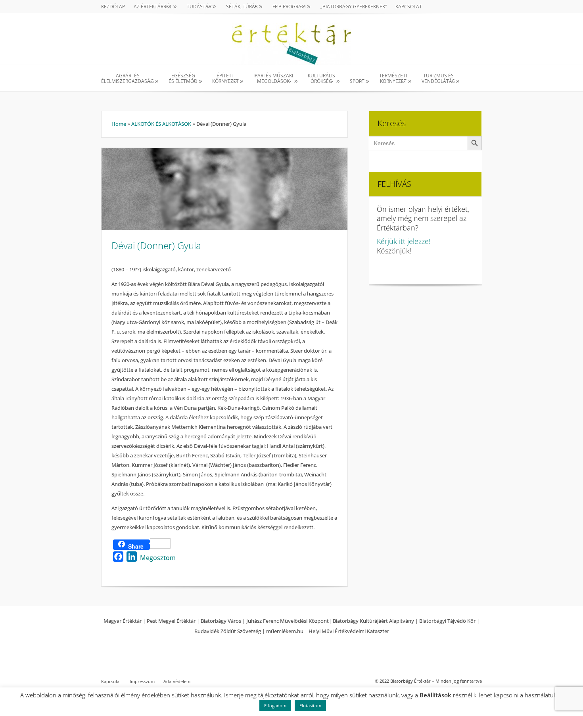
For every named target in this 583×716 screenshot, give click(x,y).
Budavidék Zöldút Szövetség (228, 631)
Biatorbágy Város (221, 620)
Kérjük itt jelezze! (403, 241)
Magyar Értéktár (123, 620)
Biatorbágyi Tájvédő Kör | (449, 620)
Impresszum (142, 681)
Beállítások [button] (435, 695)
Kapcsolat (408, 7)
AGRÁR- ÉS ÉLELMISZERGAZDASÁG (127, 78)
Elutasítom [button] (310, 705)
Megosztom (158, 557)
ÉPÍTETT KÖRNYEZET (225, 78)
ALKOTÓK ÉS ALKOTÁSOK (161, 123)
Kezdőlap (113, 7)
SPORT (357, 81)
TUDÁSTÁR (199, 7)
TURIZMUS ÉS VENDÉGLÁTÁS (438, 78)
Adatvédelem (176, 681)
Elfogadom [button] (275, 705)
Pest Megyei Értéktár (171, 620)
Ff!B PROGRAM (289, 7)
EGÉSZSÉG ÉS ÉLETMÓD (183, 78)
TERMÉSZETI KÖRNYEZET (393, 78)
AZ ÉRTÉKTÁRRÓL (153, 7)
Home (118, 123)
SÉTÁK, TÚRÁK (242, 7)
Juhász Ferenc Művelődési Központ (287, 620)
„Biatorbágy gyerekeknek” (353, 7)
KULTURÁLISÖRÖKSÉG (321, 78)
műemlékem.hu (284, 631)
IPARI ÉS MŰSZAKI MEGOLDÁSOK (273, 78)
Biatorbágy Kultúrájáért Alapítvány (373, 620)
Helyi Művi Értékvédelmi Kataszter (349, 631)
